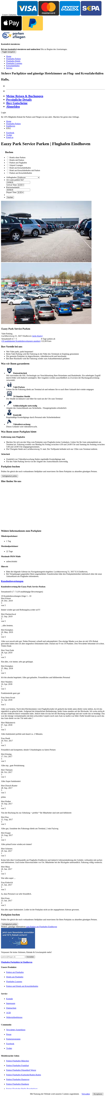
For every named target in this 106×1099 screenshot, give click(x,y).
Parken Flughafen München (17, 1061)
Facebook (10, 133)
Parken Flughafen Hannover (17, 1079)
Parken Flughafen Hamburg (17, 1084)
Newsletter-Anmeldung (15, 1030)
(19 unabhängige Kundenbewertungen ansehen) (21, 341)
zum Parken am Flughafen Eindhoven (41, 927)
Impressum (10, 1003)
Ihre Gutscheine (17, 103)
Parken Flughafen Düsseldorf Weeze (21, 1070)
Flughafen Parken (13, 59)
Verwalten (86, 1094)
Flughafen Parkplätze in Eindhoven (16, 962)
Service (9, 68)
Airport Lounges (16, 165)
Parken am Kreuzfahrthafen (20, 173)
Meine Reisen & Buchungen (24, 96)
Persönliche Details (19, 99)
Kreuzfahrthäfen (13, 66)
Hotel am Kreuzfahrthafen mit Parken (24, 170)
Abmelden (13, 106)
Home (8, 56)
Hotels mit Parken (16, 160)
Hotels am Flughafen (14, 977)
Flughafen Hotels (13, 61)
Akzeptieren (97, 1094)
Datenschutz (11, 1008)
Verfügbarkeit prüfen (9, 476)
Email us (9, 137)
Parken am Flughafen (18, 163)
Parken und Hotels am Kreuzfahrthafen (22, 986)
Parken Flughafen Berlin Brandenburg (21, 1089)
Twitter (9, 135)
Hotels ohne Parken (17, 157)
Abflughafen (11, 177)
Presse (8, 1034)
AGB (8, 1013)
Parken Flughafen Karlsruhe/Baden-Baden (23, 1075)
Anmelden (30, 957)
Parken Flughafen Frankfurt (17, 1065)
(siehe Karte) (37, 336)
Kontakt (9, 999)
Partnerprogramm (13, 1039)
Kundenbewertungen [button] (12, 581)
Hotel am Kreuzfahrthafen (20, 168)
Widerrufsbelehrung (14, 1017)
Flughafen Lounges (14, 63)
